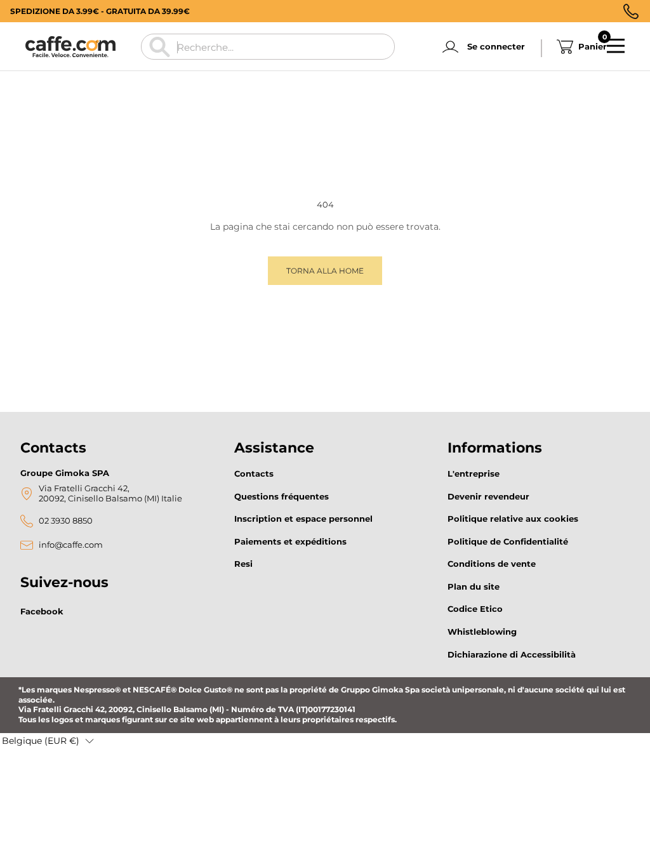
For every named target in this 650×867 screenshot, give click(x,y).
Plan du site (474, 586)
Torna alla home (325, 270)
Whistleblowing (482, 631)
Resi (243, 564)
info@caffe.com (71, 545)
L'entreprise (474, 473)
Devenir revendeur (488, 496)
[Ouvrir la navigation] (616, 46)
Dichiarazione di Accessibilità (512, 654)
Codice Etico (475, 609)
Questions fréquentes (281, 496)
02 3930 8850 (66, 521)
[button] (48, 740)
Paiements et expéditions (290, 541)
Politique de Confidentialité (508, 541)
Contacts (254, 473)
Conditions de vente (492, 564)
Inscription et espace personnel (303, 518)
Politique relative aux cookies (513, 518)
